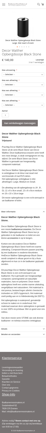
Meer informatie (8, 211)
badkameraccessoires (21, 229)
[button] (17, 47)
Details (4, 329)
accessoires (12, 238)
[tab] (23, 211)
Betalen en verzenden (10, 334)
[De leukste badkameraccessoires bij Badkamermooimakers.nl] (17, 4)
